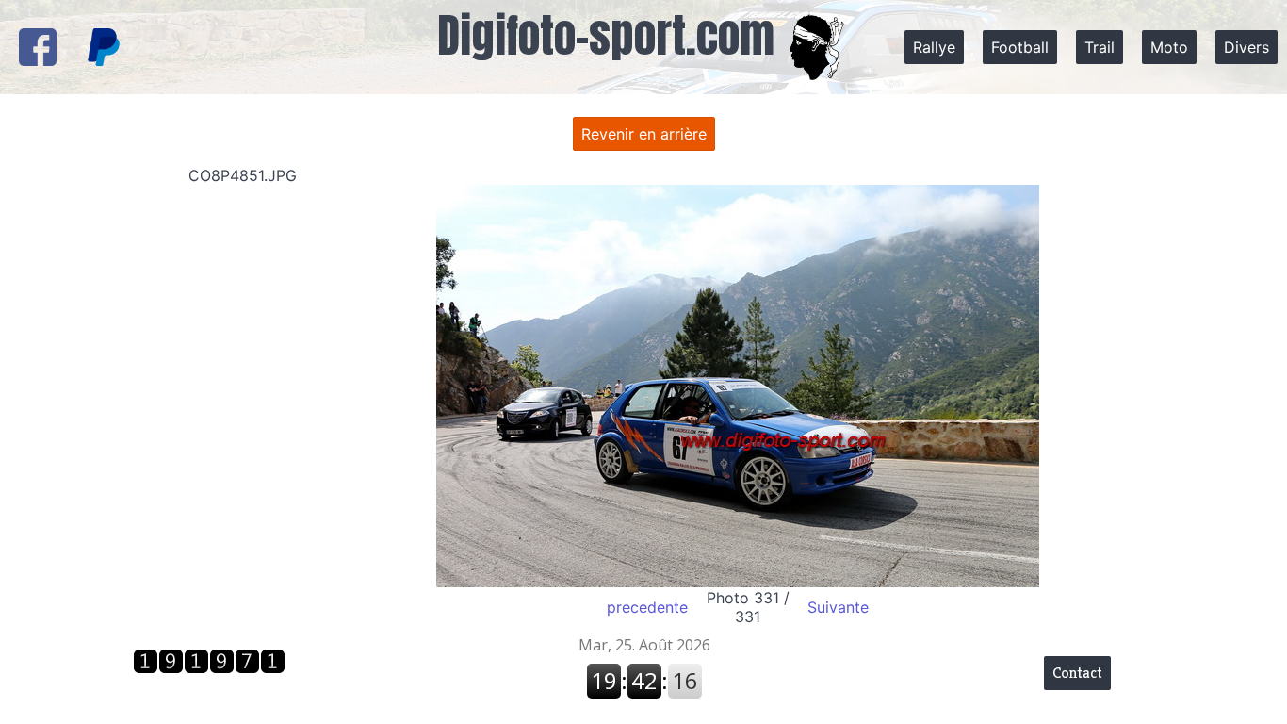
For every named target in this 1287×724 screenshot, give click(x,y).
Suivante (838, 607)
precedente (647, 607)
